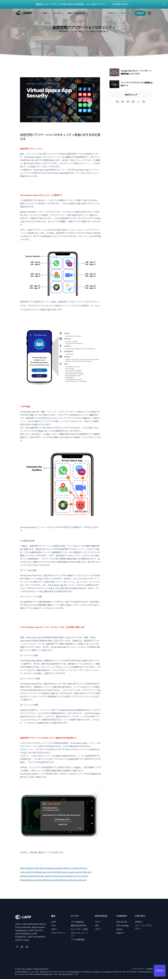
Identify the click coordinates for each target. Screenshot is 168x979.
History (119, 929)
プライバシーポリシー (139, 969)
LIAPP (53, 922)
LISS (53, 925)
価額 (70, 13)
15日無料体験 (125, 13)
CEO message (122, 925)
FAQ (97, 925)
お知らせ (120, 933)
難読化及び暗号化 (79, 925)
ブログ (94, 13)
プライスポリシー (58, 933)
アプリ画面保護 (77, 939)
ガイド (97, 922)
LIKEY (53, 929)
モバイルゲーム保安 (79, 929)
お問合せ (140, 13)
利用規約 (150, 969)
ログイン (112, 13)
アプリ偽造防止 (77, 922)
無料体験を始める (120, 4)
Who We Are (121, 922)
